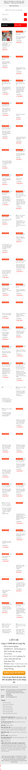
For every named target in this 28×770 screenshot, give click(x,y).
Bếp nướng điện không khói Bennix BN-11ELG (6, 63)
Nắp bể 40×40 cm (20, 718)
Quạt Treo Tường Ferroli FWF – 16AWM (6, 591)
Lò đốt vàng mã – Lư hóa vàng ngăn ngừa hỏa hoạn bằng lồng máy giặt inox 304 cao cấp (7, 246)
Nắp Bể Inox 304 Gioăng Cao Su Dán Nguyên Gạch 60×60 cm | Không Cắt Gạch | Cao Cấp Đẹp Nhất (21, 374)
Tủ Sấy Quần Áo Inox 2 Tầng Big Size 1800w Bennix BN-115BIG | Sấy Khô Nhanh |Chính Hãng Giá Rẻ (21, 611)
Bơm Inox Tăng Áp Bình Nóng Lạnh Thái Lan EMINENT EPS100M (6, 133)
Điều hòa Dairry (10, 725)
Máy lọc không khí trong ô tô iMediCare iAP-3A (21, 290)
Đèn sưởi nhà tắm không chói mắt (18, 728)
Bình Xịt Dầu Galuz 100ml (20, 115)
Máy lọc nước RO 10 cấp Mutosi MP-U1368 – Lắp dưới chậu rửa (21, 315)
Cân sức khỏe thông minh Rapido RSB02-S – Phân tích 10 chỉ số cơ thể (7, 162)
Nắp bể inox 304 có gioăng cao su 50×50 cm (21, 351)
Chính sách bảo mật (7, 706)
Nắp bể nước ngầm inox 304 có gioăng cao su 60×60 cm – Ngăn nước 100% (6, 446)
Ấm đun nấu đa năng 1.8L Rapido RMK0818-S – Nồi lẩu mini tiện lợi (7, 44)
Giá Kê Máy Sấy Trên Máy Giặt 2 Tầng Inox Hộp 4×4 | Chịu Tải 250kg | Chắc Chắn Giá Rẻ (7, 199)
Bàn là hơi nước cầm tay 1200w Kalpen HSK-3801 (21, 37)
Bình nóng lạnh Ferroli (14, 732)
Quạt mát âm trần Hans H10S (6, 557)
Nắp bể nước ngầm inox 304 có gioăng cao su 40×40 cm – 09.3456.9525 (6, 414)
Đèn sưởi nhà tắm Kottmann (17, 727)
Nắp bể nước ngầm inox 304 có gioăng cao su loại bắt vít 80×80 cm (20, 490)
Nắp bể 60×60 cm (20, 717)
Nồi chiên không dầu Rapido (18, 737)
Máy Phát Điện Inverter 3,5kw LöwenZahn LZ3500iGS (5, 334)
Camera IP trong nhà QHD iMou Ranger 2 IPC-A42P (21, 138)
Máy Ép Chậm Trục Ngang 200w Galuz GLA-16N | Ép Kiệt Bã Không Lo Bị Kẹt (20, 266)
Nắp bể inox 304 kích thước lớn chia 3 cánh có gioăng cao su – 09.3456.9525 (7, 400)
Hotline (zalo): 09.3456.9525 (14, 673)
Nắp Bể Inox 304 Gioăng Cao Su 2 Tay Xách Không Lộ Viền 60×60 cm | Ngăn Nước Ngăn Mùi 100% (6, 371)
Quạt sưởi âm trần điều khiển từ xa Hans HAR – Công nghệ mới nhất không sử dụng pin (20, 631)
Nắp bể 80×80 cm (11, 718)
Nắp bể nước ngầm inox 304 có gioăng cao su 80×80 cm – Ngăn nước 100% (6, 471)
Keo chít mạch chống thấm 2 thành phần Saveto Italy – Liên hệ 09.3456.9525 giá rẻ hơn (20, 223)
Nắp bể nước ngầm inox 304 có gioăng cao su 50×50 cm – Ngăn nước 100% (20, 421)
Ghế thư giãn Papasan (19, 179)
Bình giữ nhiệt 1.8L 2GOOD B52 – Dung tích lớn (21, 69)
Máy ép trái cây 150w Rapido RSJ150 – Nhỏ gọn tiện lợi (6, 290)
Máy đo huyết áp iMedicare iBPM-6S (20, 237)
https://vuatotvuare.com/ (19, 664)
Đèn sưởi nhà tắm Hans (20, 730)
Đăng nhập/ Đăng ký (14, 5)
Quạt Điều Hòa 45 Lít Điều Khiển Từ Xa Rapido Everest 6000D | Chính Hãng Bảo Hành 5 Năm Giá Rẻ (21, 516)
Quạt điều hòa (7, 741)
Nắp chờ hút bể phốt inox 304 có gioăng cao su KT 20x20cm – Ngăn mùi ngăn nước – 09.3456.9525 (7, 510)
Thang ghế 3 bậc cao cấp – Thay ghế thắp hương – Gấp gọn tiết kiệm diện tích (20, 585)
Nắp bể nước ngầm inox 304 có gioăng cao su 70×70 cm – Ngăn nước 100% (20, 446)
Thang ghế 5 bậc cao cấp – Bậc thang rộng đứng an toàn (7, 607)
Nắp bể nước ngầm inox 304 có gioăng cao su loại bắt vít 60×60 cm (6, 490)
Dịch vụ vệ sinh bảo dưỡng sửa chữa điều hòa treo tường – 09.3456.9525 (6, 631)
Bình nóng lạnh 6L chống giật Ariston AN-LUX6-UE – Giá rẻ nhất (6, 89)
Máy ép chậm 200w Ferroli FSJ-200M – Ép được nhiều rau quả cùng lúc (6, 272)
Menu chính (18, 25)
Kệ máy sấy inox (7, 723)
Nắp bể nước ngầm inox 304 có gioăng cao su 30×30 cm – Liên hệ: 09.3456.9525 (20, 393)
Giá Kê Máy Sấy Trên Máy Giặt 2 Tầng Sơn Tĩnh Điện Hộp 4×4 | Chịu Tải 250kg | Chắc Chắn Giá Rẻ (20, 202)
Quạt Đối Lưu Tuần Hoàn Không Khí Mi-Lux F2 (6, 542)
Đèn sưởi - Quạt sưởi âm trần (7, 730)
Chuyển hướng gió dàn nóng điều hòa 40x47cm (20, 154)
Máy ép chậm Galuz (13, 735)
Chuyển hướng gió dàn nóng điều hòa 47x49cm (6, 179)
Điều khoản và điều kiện (8, 704)
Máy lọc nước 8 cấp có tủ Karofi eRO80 (6, 314)
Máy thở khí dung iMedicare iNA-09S (6, 352)
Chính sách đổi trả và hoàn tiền (10, 713)
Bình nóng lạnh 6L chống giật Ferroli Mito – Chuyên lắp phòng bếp (6, 110)
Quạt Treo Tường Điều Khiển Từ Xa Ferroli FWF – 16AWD (20, 567)
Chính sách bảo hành (7, 708)
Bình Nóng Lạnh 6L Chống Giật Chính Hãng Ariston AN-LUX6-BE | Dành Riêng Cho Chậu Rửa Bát (20, 90)
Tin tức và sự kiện (7, 702)
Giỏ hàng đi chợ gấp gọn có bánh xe (6, 220)
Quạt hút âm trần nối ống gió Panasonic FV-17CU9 (21, 535)
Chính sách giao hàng (8, 711)
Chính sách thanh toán (8, 709)
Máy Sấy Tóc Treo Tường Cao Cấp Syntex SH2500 (20, 332)
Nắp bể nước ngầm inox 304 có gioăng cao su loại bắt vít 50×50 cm (20, 465)
